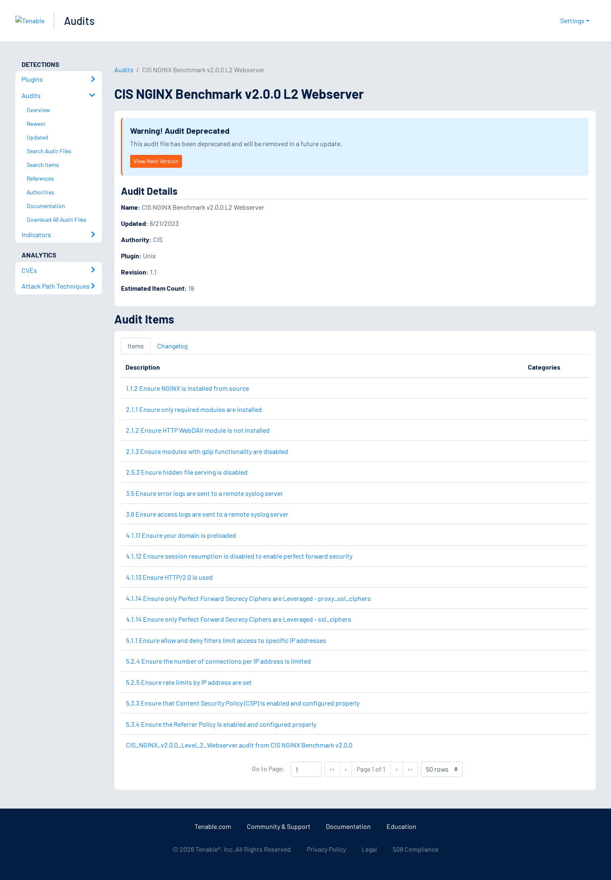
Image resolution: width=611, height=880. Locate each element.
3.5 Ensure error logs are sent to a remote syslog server (204, 493)
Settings (572, 21)
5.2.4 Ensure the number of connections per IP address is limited (218, 661)
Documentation (348, 826)
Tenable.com (213, 826)
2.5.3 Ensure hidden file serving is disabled (187, 472)
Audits (79, 20)
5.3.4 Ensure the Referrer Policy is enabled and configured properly (221, 724)
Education (401, 826)
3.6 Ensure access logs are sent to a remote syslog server (207, 514)
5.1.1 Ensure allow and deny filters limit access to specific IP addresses (226, 640)
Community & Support (278, 826)
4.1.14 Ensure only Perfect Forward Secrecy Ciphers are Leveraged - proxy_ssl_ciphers (248, 598)
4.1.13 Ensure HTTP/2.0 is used (169, 577)
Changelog (172, 346)
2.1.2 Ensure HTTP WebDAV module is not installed (198, 430)
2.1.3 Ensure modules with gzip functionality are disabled (207, 451)
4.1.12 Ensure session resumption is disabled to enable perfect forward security (239, 556)
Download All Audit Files (56, 219)
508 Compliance (416, 849)
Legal (369, 849)
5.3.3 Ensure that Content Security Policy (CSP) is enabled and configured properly (243, 703)
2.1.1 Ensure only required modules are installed (194, 409)
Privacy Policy (326, 849)
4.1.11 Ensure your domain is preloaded (181, 535)
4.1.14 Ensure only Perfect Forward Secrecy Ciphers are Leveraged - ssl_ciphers (238, 619)
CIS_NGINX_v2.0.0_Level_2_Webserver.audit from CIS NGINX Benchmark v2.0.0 (239, 745)
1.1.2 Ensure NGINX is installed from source (187, 388)
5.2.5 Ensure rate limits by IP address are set (189, 682)
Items (136, 346)
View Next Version (155, 160)
